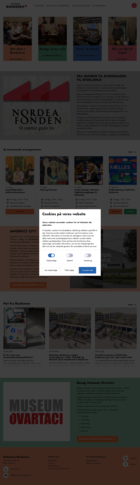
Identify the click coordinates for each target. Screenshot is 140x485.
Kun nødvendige (51, 270)
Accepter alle (87, 270)
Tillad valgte (69, 270)
